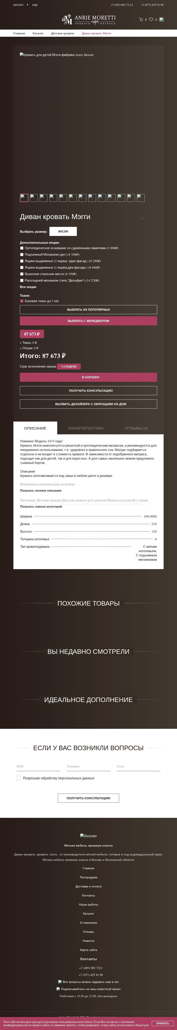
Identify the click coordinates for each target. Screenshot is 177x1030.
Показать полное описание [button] (41, 490)
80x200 (63, 231)
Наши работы (88, 904)
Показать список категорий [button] (41, 506)
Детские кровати (49, 500)
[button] (142, 216)
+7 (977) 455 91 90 (152, 5)
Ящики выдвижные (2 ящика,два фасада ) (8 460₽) (63, 267)
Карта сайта (88, 950)
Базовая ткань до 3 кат (42, 301)
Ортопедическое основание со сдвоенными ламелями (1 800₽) (72, 248)
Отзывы (88, 932)
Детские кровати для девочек (84, 500)
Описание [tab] (35, 428)
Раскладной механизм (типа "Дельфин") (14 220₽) (62, 280)
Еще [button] (35, 4)
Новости (88, 941)
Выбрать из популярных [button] (88, 309)
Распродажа (88, 877)
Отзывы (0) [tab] (136, 428)
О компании (88, 922)
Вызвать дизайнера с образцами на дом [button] (90, 404)
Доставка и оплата (89, 886)
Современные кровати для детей (110, 504)
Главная (88, 868)
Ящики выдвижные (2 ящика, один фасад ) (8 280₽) (63, 261)
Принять (162, 1023)
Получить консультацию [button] (91, 390)
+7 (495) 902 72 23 (122, 5)
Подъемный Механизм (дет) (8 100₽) (52, 254)
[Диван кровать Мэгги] (88, 54)
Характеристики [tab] (85, 428)
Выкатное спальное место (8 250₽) (51, 274)
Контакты (88, 895)
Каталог (88, 913)
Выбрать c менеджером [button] (88, 320)
